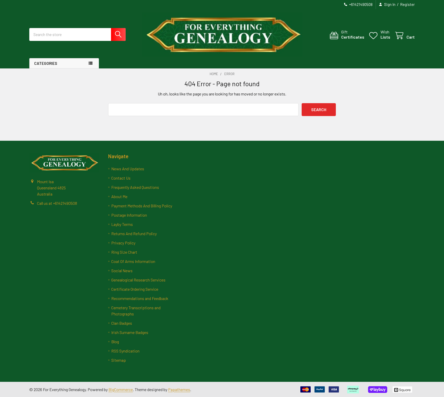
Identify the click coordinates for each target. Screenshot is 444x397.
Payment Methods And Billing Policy (141, 205)
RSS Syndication (125, 350)
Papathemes (179, 389)
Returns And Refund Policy (134, 233)
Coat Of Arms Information (133, 261)
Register (407, 4)
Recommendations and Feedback (139, 298)
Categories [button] (45, 63)
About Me (119, 196)
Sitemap (118, 360)
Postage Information (129, 215)
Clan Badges (121, 323)
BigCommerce (120, 389)
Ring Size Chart (124, 252)
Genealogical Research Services (138, 279)
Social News (122, 270)
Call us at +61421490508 (57, 203)
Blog (115, 341)
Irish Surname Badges (129, 332)
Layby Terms (122, 224)
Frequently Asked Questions (135, 187)
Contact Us (121, 177)
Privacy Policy (123, 242)
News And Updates (127, 168)
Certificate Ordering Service (134, 289)
